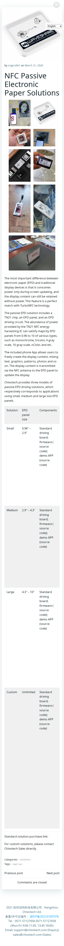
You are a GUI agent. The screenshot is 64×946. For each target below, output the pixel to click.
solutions (25, 859)
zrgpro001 (14, 65)
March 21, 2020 (34, 65)
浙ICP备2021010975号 (44, 916)
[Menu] (57, 5)
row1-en (17, 864)
